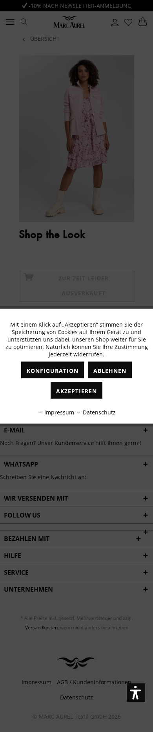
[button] (136, 692)
